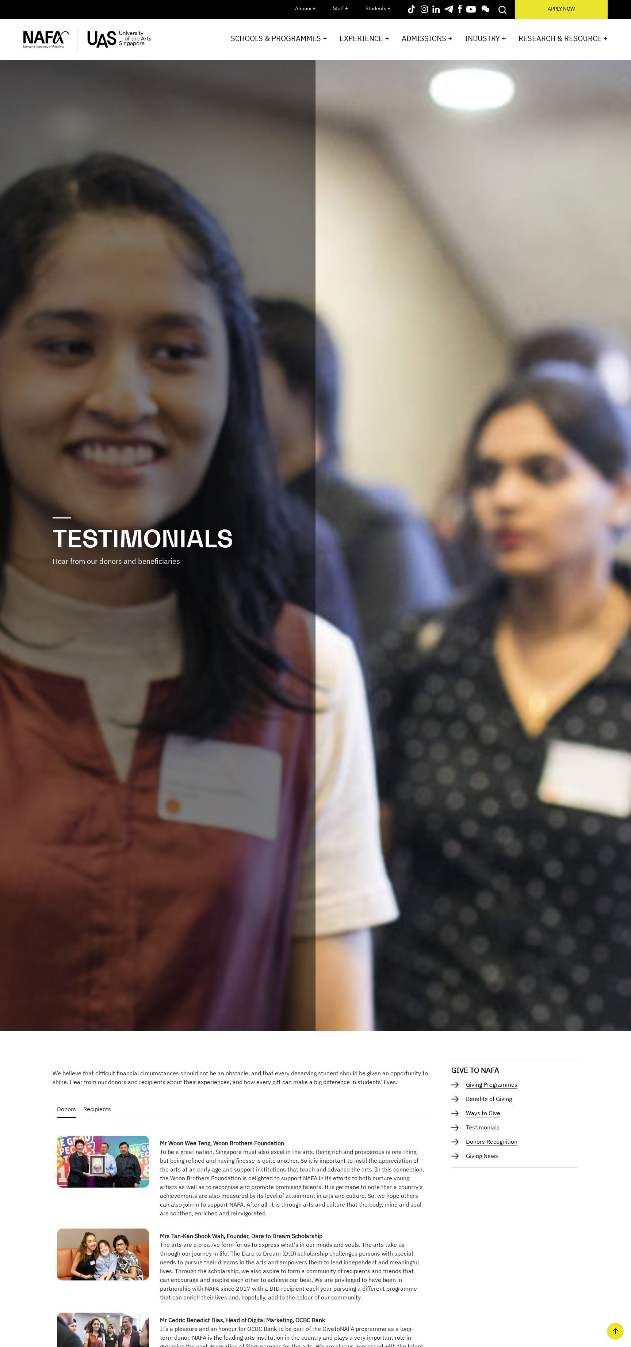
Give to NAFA (475, 1070)
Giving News (482, 1155)
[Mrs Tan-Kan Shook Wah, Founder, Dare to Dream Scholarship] (103, 1253)
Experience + (364, 38)
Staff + (340, 8)
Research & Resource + (563, 38)
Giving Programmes (491, 1084)
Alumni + (305, 8)
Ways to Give (483, 1113)
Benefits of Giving (489, 1098)
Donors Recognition (491, 1141)
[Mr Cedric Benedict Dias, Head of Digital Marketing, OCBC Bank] (103, 1338)
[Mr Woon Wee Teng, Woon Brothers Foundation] (103, 1161)
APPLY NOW (561, 8)
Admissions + (427, 38)
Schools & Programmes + (279, 38)
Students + (378, 8)
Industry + (485, 38)
